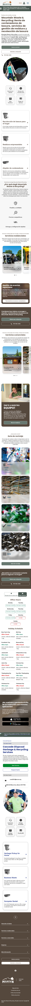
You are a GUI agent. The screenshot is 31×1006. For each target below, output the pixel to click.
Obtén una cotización (15, 319)
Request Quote (15, 770)
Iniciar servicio (16, 47)
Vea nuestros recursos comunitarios (15, 301)
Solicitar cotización (15, 51)
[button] (20, 3)
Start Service (15, 765)
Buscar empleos (15, 422)
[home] (6, 3)
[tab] (11, 594)
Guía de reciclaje (15, 563)
